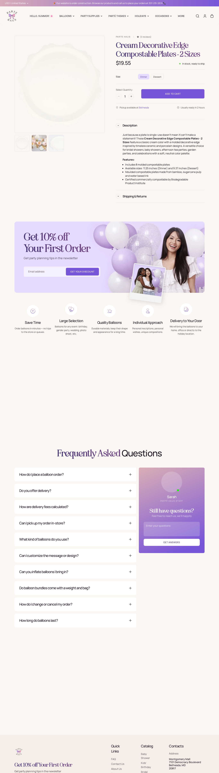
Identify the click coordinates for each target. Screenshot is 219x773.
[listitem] (181, 16)
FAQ (113, 759)
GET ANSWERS (171, 542)
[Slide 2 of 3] (39, 143)
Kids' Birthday (146, 765)
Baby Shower (145, 756)
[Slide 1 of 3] (22, 143)
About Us (116, 769)
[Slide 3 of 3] (56, 143)
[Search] (197, 16)
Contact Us (117, 764)
